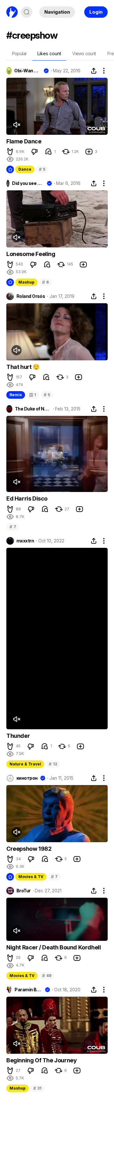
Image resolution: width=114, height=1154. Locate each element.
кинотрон (27, 778)
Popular (19, 53)
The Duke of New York (33, 409)
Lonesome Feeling (30, 254)
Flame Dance (23, 141)
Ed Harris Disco (27, 498)
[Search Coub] (26, 12)
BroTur (23, 890)
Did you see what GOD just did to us (28, 183)
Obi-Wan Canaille (27, 71)
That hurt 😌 (23, 367)
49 (46, 975)
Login (96, 12)
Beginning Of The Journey (41, 1060)
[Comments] (48, 151)
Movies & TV (30, 876)
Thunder (18, 735)
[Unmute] (16, 125)
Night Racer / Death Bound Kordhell (53, 947)
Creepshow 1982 (28, 848)
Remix (16, 394)
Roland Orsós (30, 296)
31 (37, 1088)
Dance (24, 169)
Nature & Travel (25, 764)
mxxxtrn (25, 541)
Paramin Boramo (28, 989)
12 (53, 764)
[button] (10, 151)
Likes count (49, 53)
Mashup (26, 282)
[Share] (94, 71)
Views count (84, 53)
